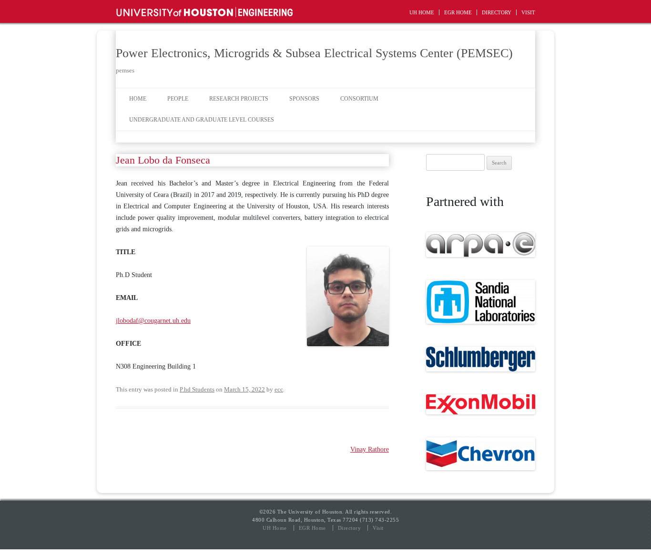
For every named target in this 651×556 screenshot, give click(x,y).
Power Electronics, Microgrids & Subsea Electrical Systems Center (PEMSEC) (314, 53)
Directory (496, 12)
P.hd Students (197, 389)
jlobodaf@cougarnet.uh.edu (153, 320)
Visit (528, 12)
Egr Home (458, 12)
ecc (279, 389)
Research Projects (238, 98)
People (177, 98)
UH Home (421, 12)
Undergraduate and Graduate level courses (201, 119)
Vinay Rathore (369, 449)
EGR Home (312, 528)
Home (137, 98)
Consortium (359, 98)
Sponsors (304, 98)
